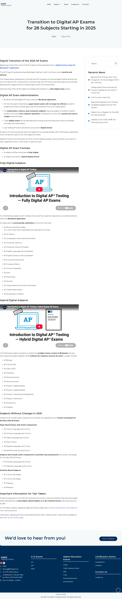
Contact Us (75, 4)
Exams (56, 4)
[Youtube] (1, 563)
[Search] (115, 63)
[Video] (4, 563)
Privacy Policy (61, 594)
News (66, 4)
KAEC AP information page (13, 518)
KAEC (49, 4)
